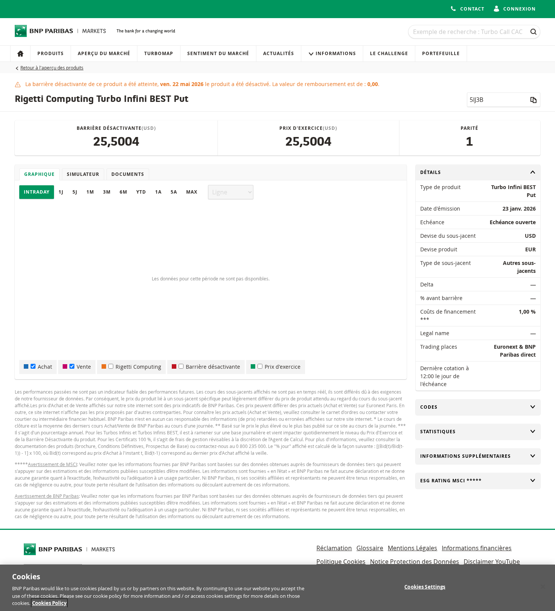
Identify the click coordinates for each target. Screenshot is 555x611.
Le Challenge (389, 53)
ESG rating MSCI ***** (451, 480)
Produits (50, 53)
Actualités (278, 53)
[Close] (543, 587)
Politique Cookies (340, 561)
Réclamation (334, 548)
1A (158, 192)
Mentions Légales (412, 548)
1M (90, 192)
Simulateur (83, 174)
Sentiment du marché (218, 53)
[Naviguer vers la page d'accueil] (60, 31)
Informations (336, 53)
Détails (432, 172)
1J (61, 192)
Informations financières (477, 548)
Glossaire (369, 548)
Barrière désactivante (213, 366)
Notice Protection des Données (414, 561)
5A (174, 192)
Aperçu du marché (104, 53)
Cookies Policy (49, 603)
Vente (84, 366)
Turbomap (158, 53)
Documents (127, 174)
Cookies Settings (424, 586)
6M (123, 192)
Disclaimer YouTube (492, 561)
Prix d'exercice (283, 366)
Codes (432, 407)
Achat (45, 366)
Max (191, 192)
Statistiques (438, 431)
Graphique (39, 174)
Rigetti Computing (138, 366)
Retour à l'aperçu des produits (51, 68)
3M (107, 192)
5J (74, 192)
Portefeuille (441, 53)
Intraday (36, 192)
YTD (141, 192)
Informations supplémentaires (465, 456)
